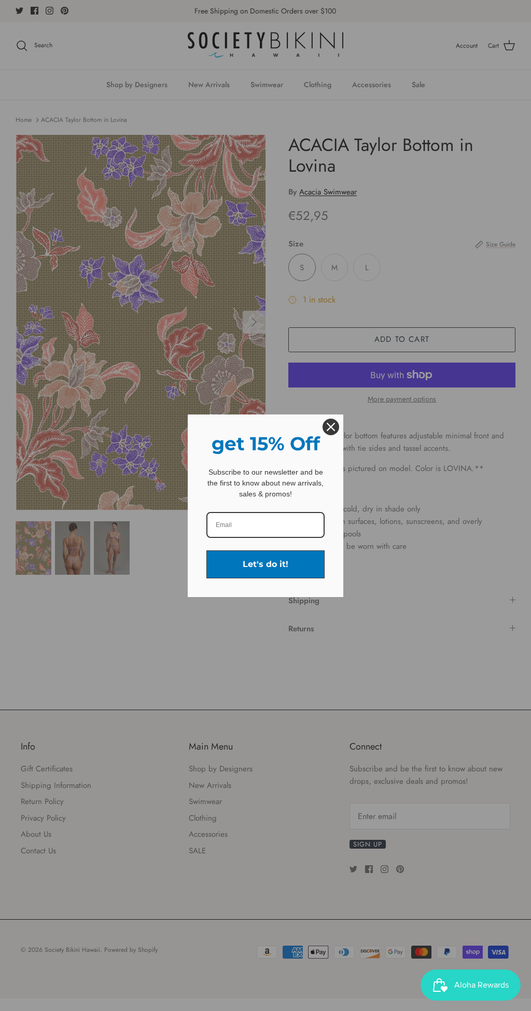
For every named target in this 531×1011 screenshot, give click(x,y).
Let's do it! (265, 564)
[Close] (330, 426)
